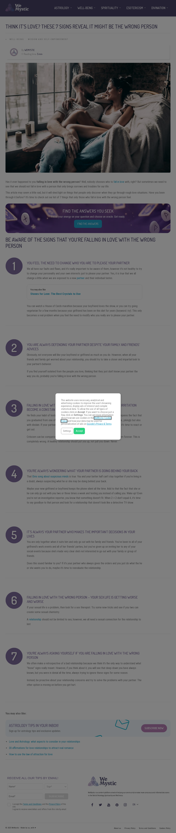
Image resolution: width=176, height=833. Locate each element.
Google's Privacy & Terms (99, 424)
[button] (67, 431)
